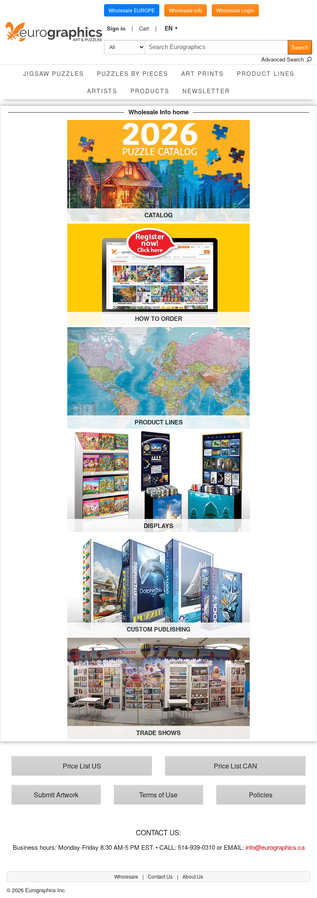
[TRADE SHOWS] (158, 687)
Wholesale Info (185, 10)
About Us (192, 876)
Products (149, 91)
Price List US (82, 766)
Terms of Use (158, 794)
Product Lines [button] (265, 73)
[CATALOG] (158, 169)
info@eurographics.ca (275, 847)
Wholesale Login (235, 10)
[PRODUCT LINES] (158, 376)
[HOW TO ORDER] (158, 273)
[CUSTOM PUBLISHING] (158, 584)
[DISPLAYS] (158, 480)
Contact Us (161, 876)
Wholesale (127, 876)
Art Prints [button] (202, 73)
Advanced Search (283, 59)
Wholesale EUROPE (132, 10)
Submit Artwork (56, 794)
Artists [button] (102, 91)
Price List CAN (235, 766)
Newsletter (206, 91)
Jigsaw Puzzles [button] (53, 73)
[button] (120, 28)
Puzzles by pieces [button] (132, 73)
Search (299, 47)
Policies (260, 794)
